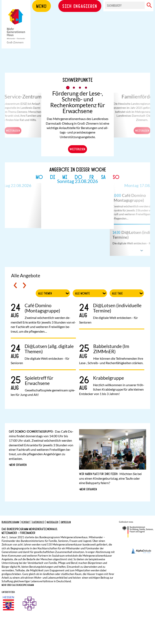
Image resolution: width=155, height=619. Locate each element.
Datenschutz (38, 521)
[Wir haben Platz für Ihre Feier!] (112, 452)
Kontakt (25, 521)
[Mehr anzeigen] (142, 250)
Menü (41, 6)
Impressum (66, 521)
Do (78, 176)
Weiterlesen (13, 130)
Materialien (52, 521)
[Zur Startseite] (16, 30)
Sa (103, 176)
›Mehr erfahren (18, 465)
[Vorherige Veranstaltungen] (15, 285)
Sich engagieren (79, 6)
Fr (91, 176)
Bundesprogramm (10, 521)
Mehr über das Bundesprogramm (18, 584)
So (116, 176)
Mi (64, 176)
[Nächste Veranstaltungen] (24, 285)
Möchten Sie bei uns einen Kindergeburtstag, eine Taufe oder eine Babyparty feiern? (110, 478)
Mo (39, 176)
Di (52, 176)
